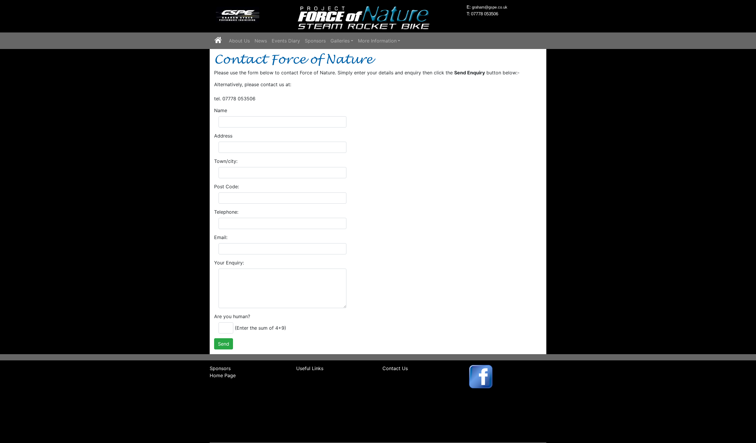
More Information (377, 41)
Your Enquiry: (229, 263)
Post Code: (226, 186)
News (261, 41)
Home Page (223, 375)
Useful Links (309, 368)
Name (220, 110)
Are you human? (232, 316)
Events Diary (286, 41)
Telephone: (226, 212)
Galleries (340, 41)
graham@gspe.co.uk (489, 7)
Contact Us (395, 368)
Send (223, 344)
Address (223, 136)
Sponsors (315, 41)
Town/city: (225, 161)
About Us (239, 41)
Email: (220, 237)
